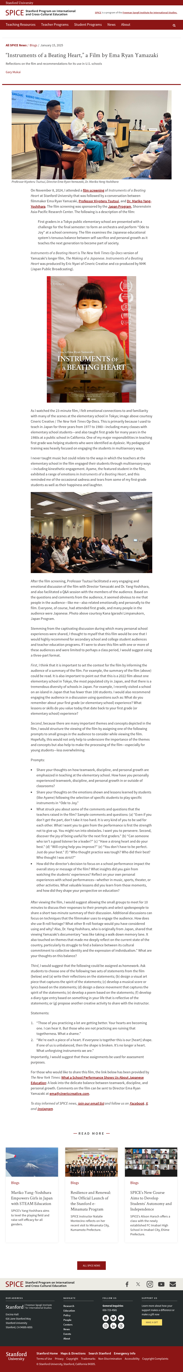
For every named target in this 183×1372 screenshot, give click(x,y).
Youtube (121, 1318)
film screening (93, 190)
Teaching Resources (20, 24)
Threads (121, 1326)
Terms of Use (44, 1358)
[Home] (40, 12)
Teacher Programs (54, 24)
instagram (150, 1284)
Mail (106, 1318)
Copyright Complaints (155, 1358)
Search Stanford (99, 1353)
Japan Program (119, 206)
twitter (138, 1284)
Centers (67, 1324)
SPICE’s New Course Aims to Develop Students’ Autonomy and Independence (151, 1195)
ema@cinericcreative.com (69, 1093)
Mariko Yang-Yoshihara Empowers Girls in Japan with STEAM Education (32, 1195)
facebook (127, 1284)
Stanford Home (47, 1353)
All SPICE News (16, 45)
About (125, 24)
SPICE (98, 12)
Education (69, 1310)
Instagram (106, 1326)
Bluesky (113, 1318)
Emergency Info (124, 1353)
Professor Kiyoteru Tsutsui (99, 201)
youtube (161, 1284)
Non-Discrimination (110, 1358)
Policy (66, 1315)
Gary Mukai (13, 72)
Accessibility (132, 1358)
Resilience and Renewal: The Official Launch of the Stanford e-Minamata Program (91, 1195)
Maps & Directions (73, 1353)
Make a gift (152, 1322)
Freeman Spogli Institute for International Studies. (150, 12)
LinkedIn (113, 1326)
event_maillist (172, 1284)
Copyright (72, 1358)
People (67, 1320)
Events (67, 1334)
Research (68, 1306)
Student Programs (88, 24)
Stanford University (19, 2)
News (111, 24)
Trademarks (88, 1358)
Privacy (59, 1358)
